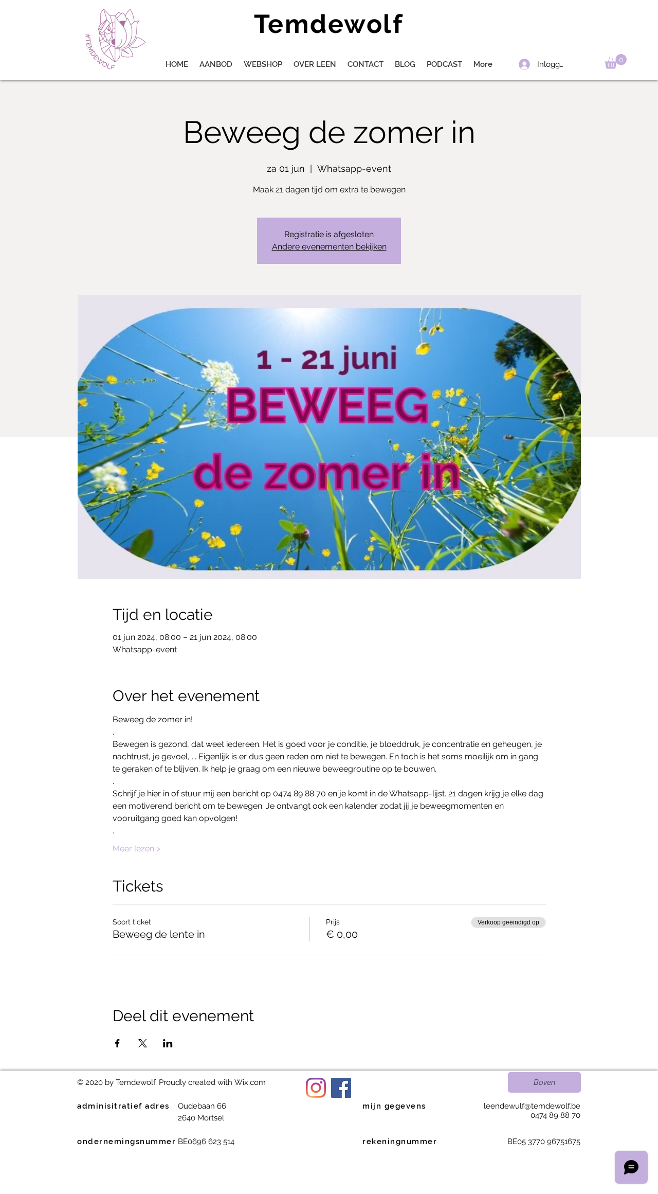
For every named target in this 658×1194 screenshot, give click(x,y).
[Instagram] (316, 1088)
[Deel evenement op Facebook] (117, 1043)
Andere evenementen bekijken (329, 247)
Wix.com (250, 1082)
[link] (616, 61)
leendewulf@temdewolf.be (532, 1106)
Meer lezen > (136, 848)
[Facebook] (341, 1088)
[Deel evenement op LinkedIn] (168, 1043)
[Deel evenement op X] (143, 1043)
